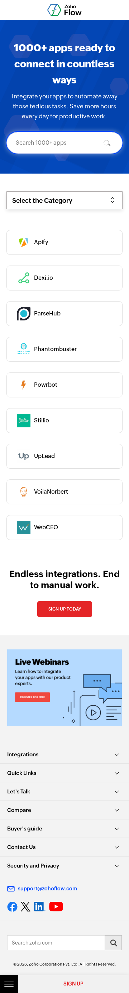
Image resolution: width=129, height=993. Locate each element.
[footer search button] (113, 942)
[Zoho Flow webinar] (64, 687)
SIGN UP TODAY (64, 609)
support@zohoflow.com (47, 888)
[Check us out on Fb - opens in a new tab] (12, 907)
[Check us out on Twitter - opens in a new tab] (26, 907)
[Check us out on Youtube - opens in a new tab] (56, 907)
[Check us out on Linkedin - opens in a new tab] (40, 907)
